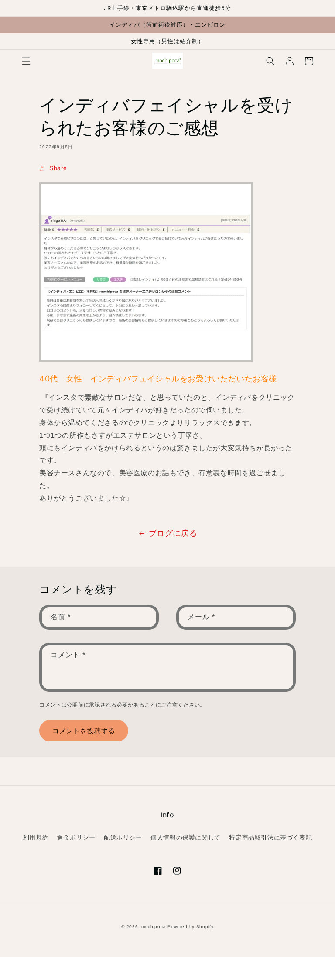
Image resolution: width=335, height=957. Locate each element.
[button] (26, 61)
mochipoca (153, 926)
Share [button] (58, 168)
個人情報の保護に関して (185, 837)
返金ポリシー (76, 837)
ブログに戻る (173, 533)
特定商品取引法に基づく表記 (270, 837)
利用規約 (35, 837)
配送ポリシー (123, 837)
